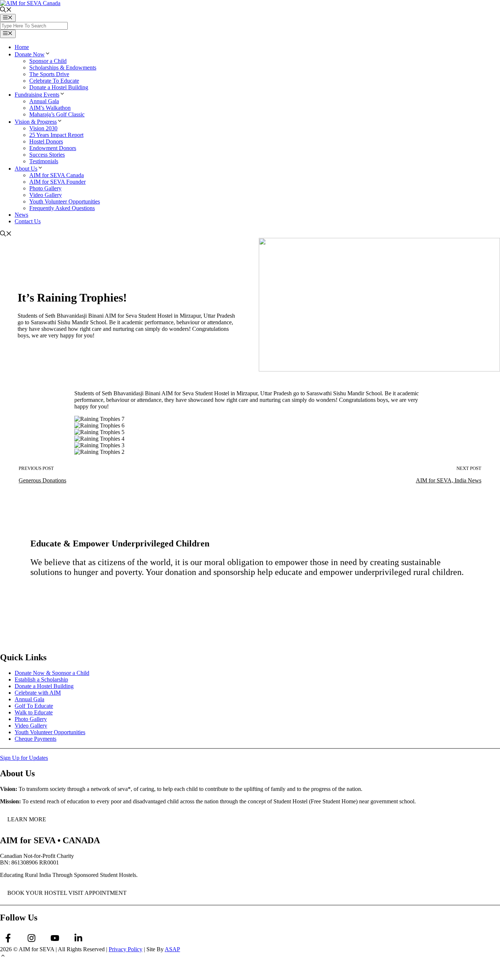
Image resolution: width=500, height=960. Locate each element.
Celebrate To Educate (54, 81)
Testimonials (43, 161)
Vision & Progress (36, 122)
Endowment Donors (52, 148)
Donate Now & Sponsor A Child (89, 594)
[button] (3, 956)
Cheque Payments (35, 739)
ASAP (172, 949)
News (21, 215)
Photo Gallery (45, 188)
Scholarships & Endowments (62, 67)
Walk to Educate (34, 712)
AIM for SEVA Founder (57, 182)
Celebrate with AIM (38, 693)
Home (22, 47)
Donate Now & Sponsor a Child (52, 673)
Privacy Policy (125, 949)
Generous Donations (42, 480)
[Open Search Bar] (6, 10)
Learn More (26, 819)
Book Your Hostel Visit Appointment (67, 893)
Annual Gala (44, 101)
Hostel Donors (46, 141)
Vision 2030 (43, 128)
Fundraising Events (37, 94)
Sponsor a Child (48, 61)
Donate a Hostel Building (58, 87)
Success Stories (47, 155)
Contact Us (28, 221)
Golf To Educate (34, 706)
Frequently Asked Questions (62, 208)
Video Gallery (45, 195)
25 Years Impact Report (56, 135)
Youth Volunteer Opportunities (64, 201)
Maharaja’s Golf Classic (57, 114)
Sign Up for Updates (24, 758)
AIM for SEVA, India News (448, 480)
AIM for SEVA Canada (56, 175)
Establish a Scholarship (41, 679)
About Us (26, 168)
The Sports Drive (49, 74)
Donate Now (30, 54)
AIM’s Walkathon (50, 108)
